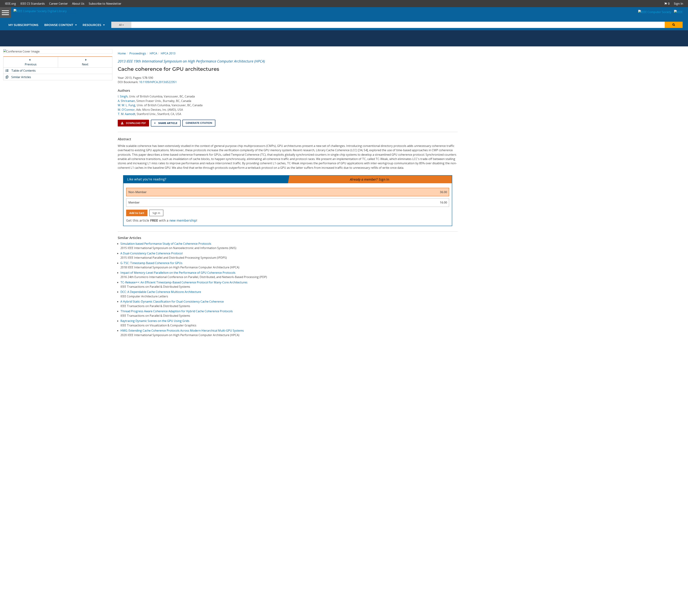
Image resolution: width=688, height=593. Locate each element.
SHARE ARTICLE (167, 123)
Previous (31, 64)
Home (122, 53)
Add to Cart (136, 213)
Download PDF (135, 123)
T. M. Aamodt (126, 114)
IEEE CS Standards (32, 4)
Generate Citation (199, 123)
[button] (667, 3)
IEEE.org (10, 4)
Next (85, 64)
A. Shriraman (126, 101)
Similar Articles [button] (21, 77)
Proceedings (137, 53)
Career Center (58, 4)
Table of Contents (23, 71)
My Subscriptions (23, 25)
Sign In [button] (678, 4)
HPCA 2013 (168, 53)
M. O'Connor (126, 110)
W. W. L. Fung (126, 105)
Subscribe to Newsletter (105, 4)
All (120, 25)
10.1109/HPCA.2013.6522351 (158, 82)
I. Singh (123, 96)
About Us (78, 4)
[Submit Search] (674, 25)
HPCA (153, 53)
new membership (182, 220)
